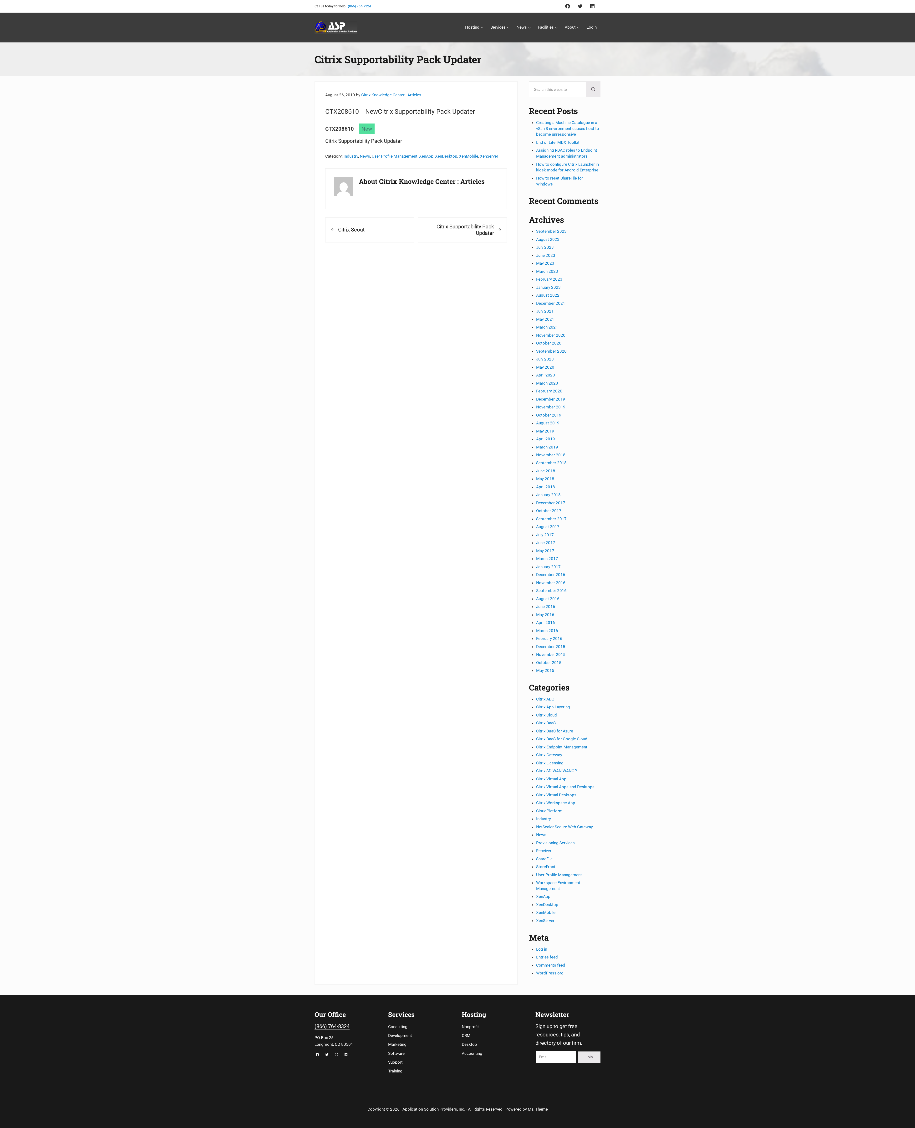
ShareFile (544, 858)
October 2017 (548, 510)
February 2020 (549, 391)
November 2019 (550, 407)
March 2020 (547, 383)
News (365, 156)
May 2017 (545, 550)
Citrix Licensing (550, 763)
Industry (351, 156)
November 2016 (550, 582)
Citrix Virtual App (551, 779)
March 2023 (547, 271)
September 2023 (551, 231)
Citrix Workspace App (555, 802)
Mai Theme (538, 1109)
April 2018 (545, 486)
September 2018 (551, 462)
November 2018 (550, 455)
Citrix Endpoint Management (561, 747)
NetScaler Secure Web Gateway (564, 826)
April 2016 (545, 622)
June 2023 (545, 255)
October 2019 (548, 415)
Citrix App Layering (553, 707)
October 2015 (548, 662)
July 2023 (545, 247)
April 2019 (545, 439)
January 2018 (548, 494)
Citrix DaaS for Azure (554, 731)
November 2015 (550, 654)
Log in (541, 949)
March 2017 (547, 558)
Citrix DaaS (546, 723)
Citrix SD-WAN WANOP (556, 770)
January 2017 (548, 566)
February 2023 (549, 279)
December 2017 (550, 502)
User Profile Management (394, 156)
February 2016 (549, 638)
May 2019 (545, 431)
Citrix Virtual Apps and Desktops (565, 786)
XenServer (489, 156)
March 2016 (547, 630)
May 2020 (545, 367)
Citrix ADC (545, 699)
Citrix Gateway (549, 754)
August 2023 (547, 239)
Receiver (543, 850)
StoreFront (545, 866)
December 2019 (550, 399)
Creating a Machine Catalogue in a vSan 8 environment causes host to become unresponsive (567, 128)
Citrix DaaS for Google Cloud (561, 739)
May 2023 (545, 263)
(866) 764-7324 (359, 6)
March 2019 (547, 447)
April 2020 (545, 375)
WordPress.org (550, 973)
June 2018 (545, 471)
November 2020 (550, 335)
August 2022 (547, 295)
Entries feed (547, 957)
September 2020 (551, 351)
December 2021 (550, 303)
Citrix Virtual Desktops (556, 795)
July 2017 (545, 534)
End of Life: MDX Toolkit (558, 142)
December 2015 (550, 646)
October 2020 (548, 343)
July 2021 (545, 311)
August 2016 (547, 598)
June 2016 (545, 606)
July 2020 (545, 359)
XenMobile (468, 156)
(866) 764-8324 (332, 1026)
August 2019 (547, 423)
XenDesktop (446, 156)
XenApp (426, 156)
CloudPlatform (549, 811)
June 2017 (545, 542)
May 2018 (545, 478)
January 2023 (548, 287)
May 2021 (545, 319)
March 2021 (547, 327)
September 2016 (551, 590)
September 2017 (551, 518)
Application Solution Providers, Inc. (433, 1109)
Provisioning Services (555, 842)
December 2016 (550, 574)
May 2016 (545, 614)
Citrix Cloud (546, 715)
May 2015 (545, 670)
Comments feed (550, 965)
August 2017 (547, 526)
